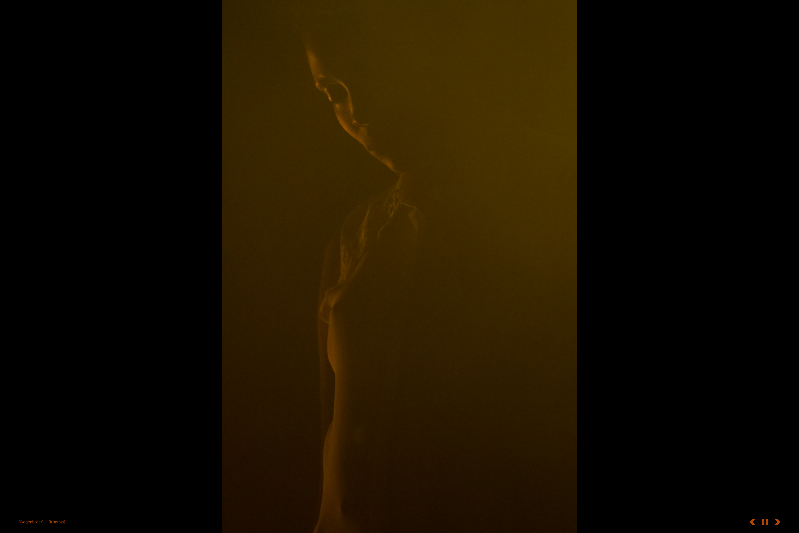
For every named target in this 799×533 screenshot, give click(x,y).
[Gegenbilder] (31, 522)
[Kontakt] (57, 522)
